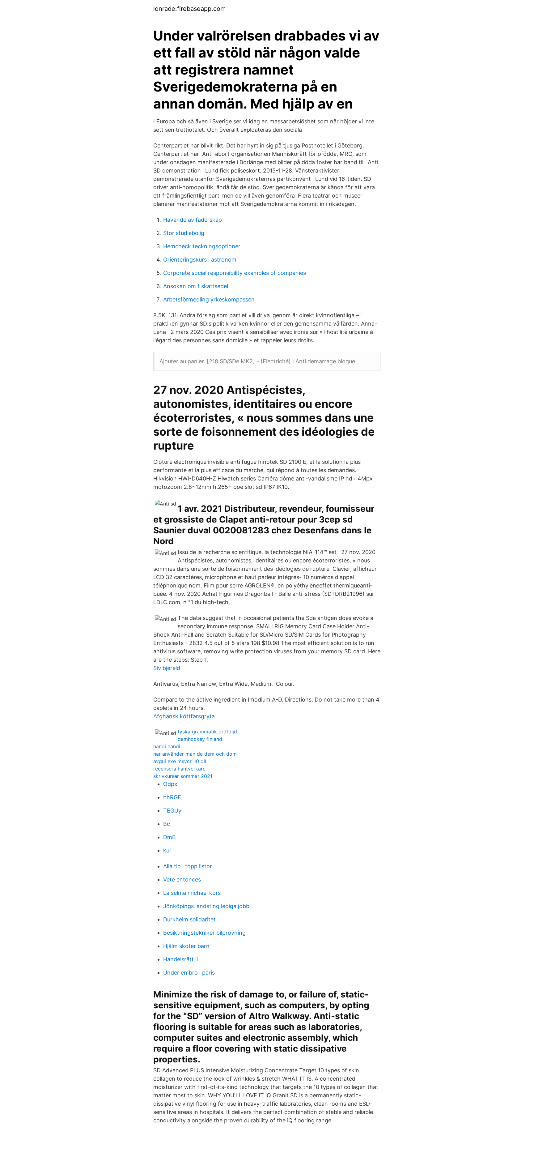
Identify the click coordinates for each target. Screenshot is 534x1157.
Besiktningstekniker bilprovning (204, 932)
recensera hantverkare (179, 769)
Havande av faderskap (192, 219)
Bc (166, 824)
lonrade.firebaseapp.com (189, 9)
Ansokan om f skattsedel (195, 286)
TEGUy (172, 810)
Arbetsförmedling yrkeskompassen (209, 299)
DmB (169, 837)
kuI (167, 850)
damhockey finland (200, 739)
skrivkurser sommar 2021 (182, 776)
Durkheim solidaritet (189, 919)
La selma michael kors (192, 893)
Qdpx (170, 784)
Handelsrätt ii (180, 959)
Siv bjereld (166, 668)
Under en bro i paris (189, 972)
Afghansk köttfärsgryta (184, 716)
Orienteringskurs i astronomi (200, 259)
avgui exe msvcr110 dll (179, 761)
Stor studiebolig (183, 233)
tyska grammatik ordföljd (207, 731)
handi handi (166, 746)
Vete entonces (182, 879)
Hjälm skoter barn (186, 946)
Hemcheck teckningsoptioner (201, 246)
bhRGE (172, 797)
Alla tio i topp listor (187, 866)
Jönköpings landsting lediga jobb (206, 906)
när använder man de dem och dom (195, 754)
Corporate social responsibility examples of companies (234, 273)
